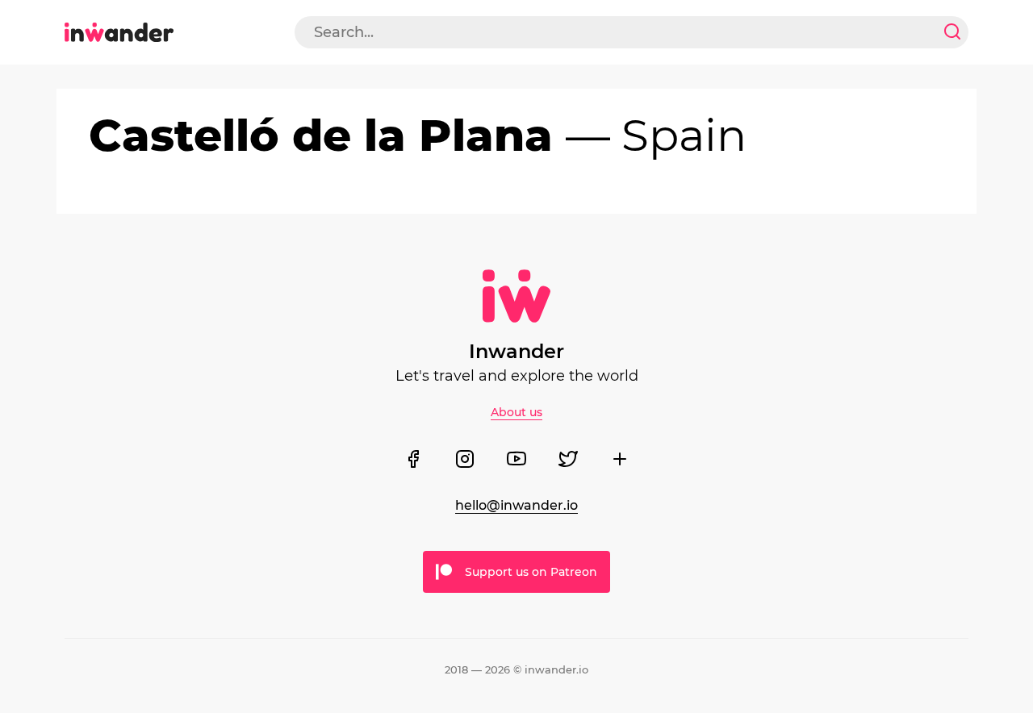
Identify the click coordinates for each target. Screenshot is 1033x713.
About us (516, 412)
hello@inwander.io (516, 505)
